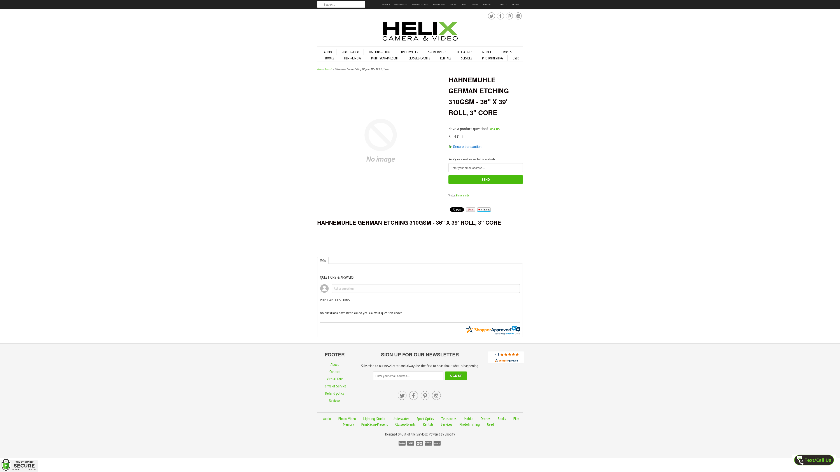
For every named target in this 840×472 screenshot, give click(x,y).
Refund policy (401, 4)
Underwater (409, 52)
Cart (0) (503, 4)
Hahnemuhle (462, 195)
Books (329, 58)
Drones (507, 52)
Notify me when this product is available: (472, 159)
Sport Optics (437, 52)
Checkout (516, 4)
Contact (454, 4)
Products (328, 69)
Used (516, 58)
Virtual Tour (439, 4)
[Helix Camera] (420, 32)
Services (466, 58)
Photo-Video (350, 52)
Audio (328, 52)
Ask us (495, 129)
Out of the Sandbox (414, 434)
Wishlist (487, 4)
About (465, 4)
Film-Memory (352, 58)
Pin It (470, 209)
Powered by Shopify (442, 434)
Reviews (386, 4)
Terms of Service (420, 4)
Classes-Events (419, 58)
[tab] (323, 260)
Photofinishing (492, 58)
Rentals (445, 58)
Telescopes (464, 52)
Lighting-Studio (380, 52)
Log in (475, 4)
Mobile (487, 52)
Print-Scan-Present (385, 58)
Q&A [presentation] (323, 260)
